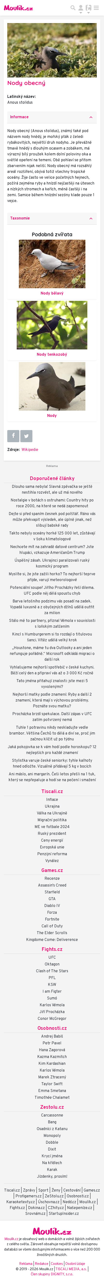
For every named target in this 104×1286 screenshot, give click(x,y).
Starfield (52, 892)
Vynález (52, 861)
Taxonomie (52, 218)
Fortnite (52, 919)
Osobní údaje (75, 1264)
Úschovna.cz (48, 1202)
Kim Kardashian (52, 1063)
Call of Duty (52, 926)
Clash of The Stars (52, 971)
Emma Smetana (52, 1091)
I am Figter (52, 991)
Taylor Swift (52, 1084)
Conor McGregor (52, 1018)
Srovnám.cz (35, 1213)
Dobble (52, 1142)
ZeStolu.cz (54, 1196)
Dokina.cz (36, 1208)
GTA (52, 899)
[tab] (52, 117)
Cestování (72, 1190)
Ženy (56, 1190)
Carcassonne (52, 1115)
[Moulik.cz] (18, 8)
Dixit (52, 1149)
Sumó (52, 998)
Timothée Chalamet (52, 1097)
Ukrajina (52, 806)
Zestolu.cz (52, 1107)
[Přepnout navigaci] (81, 8)
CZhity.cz (56, 1208)
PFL (52, 978)
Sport (43, 1190)
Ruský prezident (52, 833)
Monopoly (52, 1136)
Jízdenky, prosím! (52, 1176)
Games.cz (52, 871)
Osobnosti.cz (52, 1028)
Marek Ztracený (52, 1077)
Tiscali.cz (52, 792)
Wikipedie (30, 450)
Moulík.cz (87, 1202)
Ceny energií (52, 840)
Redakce (41, 1264)
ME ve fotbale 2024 (52, 827)
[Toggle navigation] (96, 8)
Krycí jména (52, 1156)
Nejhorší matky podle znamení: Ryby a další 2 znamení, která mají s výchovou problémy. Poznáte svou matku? (52, 700)
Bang (52, 1122)
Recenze (52, 878)
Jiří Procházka (52, 1012)
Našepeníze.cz (79, 1208)
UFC (52, 957)
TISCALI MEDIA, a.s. (71, 1269)
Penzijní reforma (52, 854)
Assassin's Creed (52, 885)
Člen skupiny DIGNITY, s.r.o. (52, 1274)
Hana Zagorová (52, 1050)
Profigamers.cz (28, 1196)
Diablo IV (52, 906)
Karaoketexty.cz (20, 1202)
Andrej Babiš (52, 1036)
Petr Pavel (52, 1043)
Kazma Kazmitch (52, 1057)
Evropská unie (52, 847)
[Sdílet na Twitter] (26, 436)
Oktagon (52, 964)
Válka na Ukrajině (52, 813)
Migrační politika (52, 820)
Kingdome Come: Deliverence (52, 940)
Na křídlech (52, 1163)
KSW (52, 984)
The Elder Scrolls (52, 933)
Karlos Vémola (52, 1005)
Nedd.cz (69, 1202)
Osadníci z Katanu (52, 1129)
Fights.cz (52, 950)
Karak (52, 1170)
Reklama (25, 1264)
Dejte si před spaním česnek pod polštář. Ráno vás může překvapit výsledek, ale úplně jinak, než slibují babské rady (52, 520)
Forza (52, 912)
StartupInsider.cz (64, 1213)
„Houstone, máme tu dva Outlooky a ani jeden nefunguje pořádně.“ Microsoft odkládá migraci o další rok (52, 654)
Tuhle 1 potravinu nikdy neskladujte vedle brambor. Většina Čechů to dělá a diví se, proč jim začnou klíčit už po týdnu (52, 733)
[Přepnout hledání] (73, 8)
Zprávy (29, 1190)
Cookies (57, 1264)
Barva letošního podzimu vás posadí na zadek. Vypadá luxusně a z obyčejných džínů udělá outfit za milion (52, 607)
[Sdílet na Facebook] (13, 436)
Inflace (52, 799)
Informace (52, 117)
